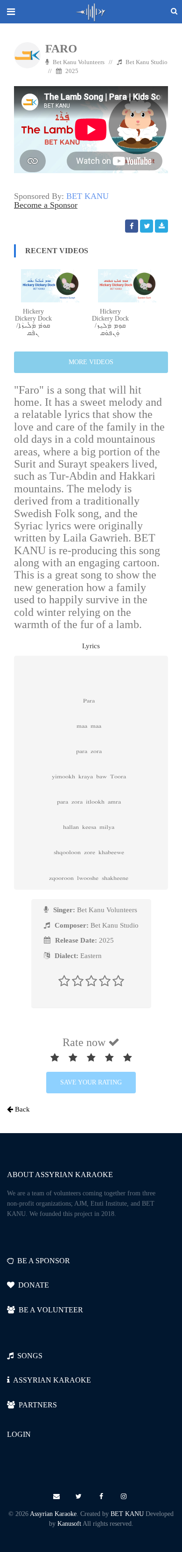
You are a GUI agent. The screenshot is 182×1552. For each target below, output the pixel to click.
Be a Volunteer (49, 1310)
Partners (36, 1405)
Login (19, 1434)
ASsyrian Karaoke (50, 1380)
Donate (31, 1285)
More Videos (91, 362)
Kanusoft (69, 1523)
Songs (28, 1356)
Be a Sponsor (42, 1261)
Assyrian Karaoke (53, 1513)
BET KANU (87, 196)
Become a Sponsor (45, 205)
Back (21, 1109)
